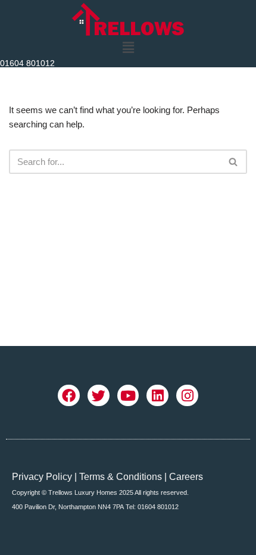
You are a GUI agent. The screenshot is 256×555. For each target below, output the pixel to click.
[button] (128, 47)
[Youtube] (128, 396)
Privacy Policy (42, 477)
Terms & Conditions (120, 477)
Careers (186, 477)
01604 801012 (27, 63)
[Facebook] (69, 396)
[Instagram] (187, 396)
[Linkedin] (157, 396)
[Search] (233, 161)
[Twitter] (99, 396)
